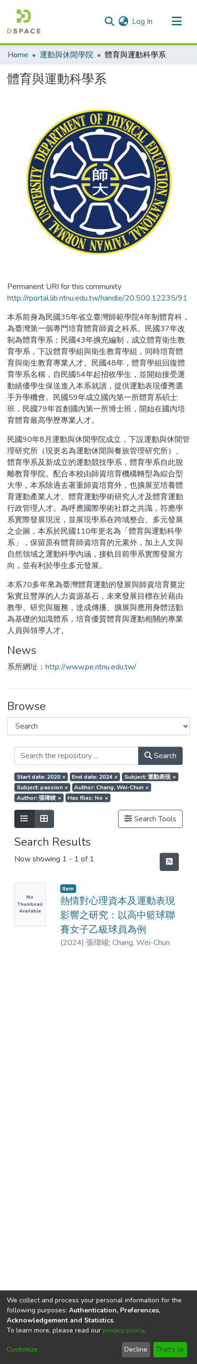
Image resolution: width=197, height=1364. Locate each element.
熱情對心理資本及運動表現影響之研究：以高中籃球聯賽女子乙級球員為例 (117, 915)
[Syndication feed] (169, 862)
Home (18, 55)
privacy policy (123, 1330)
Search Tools (154, 819)
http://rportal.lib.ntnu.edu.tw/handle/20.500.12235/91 (97, 298)
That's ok (170, 1349)
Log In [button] (142, 21)
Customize (22, 1349)
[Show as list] (24, 819)
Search (164, 756)
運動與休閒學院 (66, 55)
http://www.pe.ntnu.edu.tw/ (90, 667)
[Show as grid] (44, 819)
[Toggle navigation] (176, 21)
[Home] (23, 21)
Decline (135, 1349)
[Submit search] (109, 21)
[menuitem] (123, 21)
